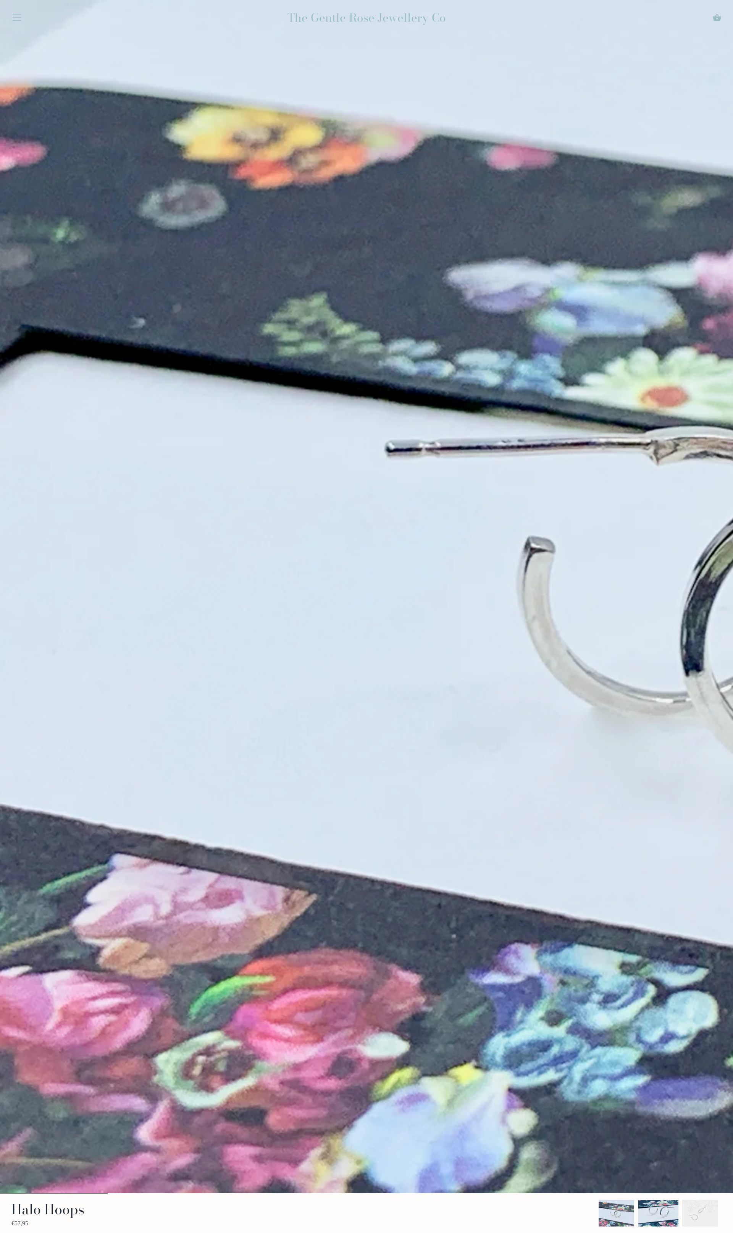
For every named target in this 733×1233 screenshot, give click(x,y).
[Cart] (717, 17)
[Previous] (598, 1213)
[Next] (721, 1213)
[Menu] (17, 19)
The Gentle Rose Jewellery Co (366, 18)
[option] (616, 1213)
